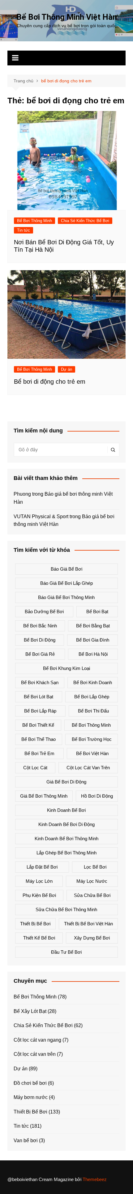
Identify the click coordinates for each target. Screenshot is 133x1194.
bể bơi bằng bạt (93, 625)
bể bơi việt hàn (92, 753)
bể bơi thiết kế (38, 725)
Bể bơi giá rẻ (40, 654)
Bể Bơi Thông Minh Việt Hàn (66, 17)
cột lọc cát (35, 767)
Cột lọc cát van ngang (37, 1040)
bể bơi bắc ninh (40, 625)
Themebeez (95, 1179)
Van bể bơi (26, 1140)
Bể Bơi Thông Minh (34, 220)
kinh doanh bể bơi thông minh (66, 838)
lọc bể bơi (95, 867)
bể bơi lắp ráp (40, 710)
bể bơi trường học (92, 739)
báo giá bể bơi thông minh (66, 597)
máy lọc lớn (39, 881)
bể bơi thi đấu (93, 710)
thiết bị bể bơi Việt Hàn (88, 923)
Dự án (66, 369)
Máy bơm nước (31, 1097)
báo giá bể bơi (66, 569)
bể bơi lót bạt (38, 696)
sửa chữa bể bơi (92, 895)
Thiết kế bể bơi (39, 937)
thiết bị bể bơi (35, 923)
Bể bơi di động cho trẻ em (49, 381)
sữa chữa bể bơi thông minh (66, 909)
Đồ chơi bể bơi (30, 1083)
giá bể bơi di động (66, 781)
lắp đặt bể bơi (42, 867)
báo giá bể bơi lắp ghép (66, 583)
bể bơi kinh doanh (92, 682)
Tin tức (23, 230)
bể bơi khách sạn (39, 682)
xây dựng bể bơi (92, 937)
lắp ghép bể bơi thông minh (66, 852)
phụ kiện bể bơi (39, 895)
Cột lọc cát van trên (35, 1054)
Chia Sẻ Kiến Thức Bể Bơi (85, 220)
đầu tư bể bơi (66, 952)
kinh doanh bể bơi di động (66, 824)
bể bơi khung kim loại (66, 668)
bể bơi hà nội (93, 654)
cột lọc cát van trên (88, 767)
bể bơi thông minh (91, 725)
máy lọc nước (91, 881)
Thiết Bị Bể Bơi (30, 1111)
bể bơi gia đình (92, 639)
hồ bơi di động (97, 796)
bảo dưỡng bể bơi (44, 611)
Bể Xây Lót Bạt (30, 1011)
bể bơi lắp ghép (91, 696)
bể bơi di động (39, 639)
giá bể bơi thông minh (43, 796)
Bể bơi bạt (97, 611)
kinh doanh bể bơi (66, 810)
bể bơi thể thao (38, 739)
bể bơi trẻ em (39, 753)
